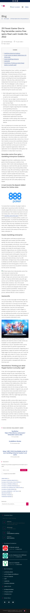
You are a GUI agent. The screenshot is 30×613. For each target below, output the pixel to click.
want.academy (10, 538)
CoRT (5, 578)
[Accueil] (2, 18)
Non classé (7, 43)
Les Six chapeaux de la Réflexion (18, 555)
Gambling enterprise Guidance (12, 53)
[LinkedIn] (9, 602)
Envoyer (23, 470)
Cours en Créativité (14, 562)
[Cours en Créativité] (5, 563)
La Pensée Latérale (14, 547)
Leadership (6, 581)
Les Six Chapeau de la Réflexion (11, 574)
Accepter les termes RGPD (9, 473)
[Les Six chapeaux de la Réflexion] (5, 555)
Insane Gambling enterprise (11, 59)
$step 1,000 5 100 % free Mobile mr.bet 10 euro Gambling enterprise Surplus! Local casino (15, 453)
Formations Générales (9, 583)
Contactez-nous (7, 594)
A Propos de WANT (8, 591)
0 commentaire (18, 549)
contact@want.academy (13, 533)
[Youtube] (13, 602)
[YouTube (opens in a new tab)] (17, 1)
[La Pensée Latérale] (5, 548)
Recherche (4, 501)
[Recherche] (27, 504)
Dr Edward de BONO (9, 589)
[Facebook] (5, 602)
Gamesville (7, 61)
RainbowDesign (8, 41)
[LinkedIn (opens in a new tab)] (15, 1)
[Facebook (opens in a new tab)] (13, 1)
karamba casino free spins (11, 215)
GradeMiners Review (15, 441)
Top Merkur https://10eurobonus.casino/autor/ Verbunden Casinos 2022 (15, 433)
